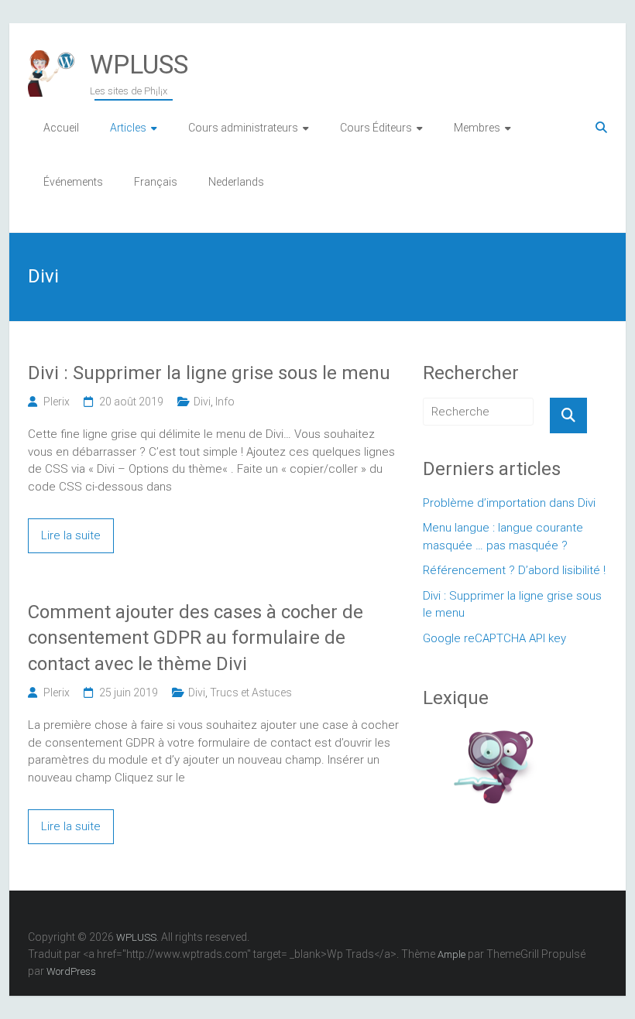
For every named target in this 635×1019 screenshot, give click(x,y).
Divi (202, 401)
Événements (73, 182)
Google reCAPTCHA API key (494, 638)
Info (225, 401)
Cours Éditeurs (376, 127)
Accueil (61, 127)
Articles (128, 127)
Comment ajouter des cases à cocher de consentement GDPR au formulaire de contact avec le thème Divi (195, 638)
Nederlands (236, 182)
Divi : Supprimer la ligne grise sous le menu (209, 373)
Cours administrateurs (243, 127)
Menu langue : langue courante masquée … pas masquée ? (503, 536)
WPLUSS (139, 64)
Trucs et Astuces (251, 692)
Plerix (56, 401)
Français (155, 182)
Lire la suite (71, 535)
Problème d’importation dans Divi (509, 503)
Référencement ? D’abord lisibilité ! (514, 570)
